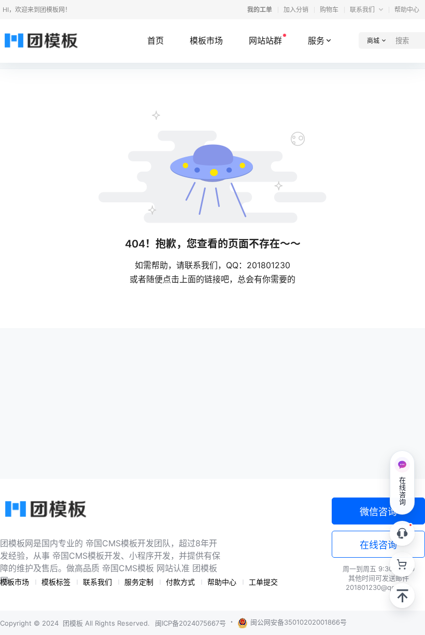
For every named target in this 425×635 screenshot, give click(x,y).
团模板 (72, 623)
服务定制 (138, 581)
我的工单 (259, 9)
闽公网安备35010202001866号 (298, 622)
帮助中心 (406, 9)
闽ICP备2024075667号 (190, 623)
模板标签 (55, 581)
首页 (155, 40)
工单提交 (263, 581)
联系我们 (363, 9)
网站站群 (265, 40)
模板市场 (206, 40)
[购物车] (402, 564)
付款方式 (180, 581)
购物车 (329, 9)
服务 (316, 40)
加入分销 (296, 9)
